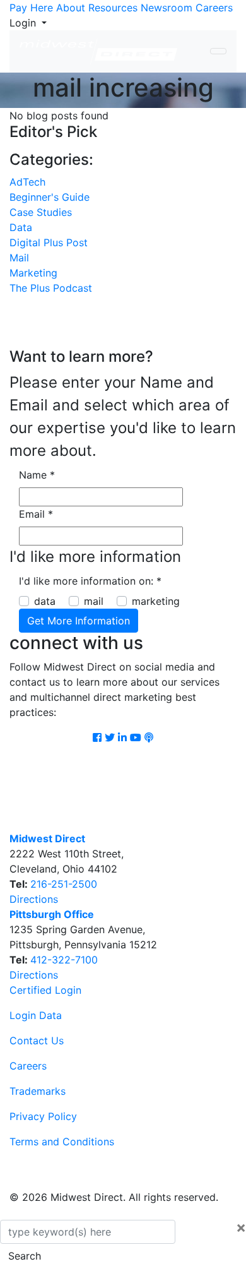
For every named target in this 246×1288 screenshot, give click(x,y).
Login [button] (24, 22)
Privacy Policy (43, 1116)
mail (93, 601)
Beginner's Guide (49, 197)
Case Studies (40, 212)
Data (20, 227)
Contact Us (36, 1040)
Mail (19, 257)
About (70, 7)
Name (37, 474)
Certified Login (45, 990)
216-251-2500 (63, 884)
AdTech (27, 182)
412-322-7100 (64, 959)
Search (24, 1255)
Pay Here (31, 7)
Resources (113, 7)
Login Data (35, 1015)
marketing (156, 601)
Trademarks (37, 1091)
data (45, 601)
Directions (33, 899)
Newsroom (166, 7)
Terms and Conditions (61, 1141)
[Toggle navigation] (218, 51)
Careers (214, 7)
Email (36, 514)
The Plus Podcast (50, 288)
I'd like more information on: (90, 581)
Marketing (33, 272)
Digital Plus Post (48, 242)
